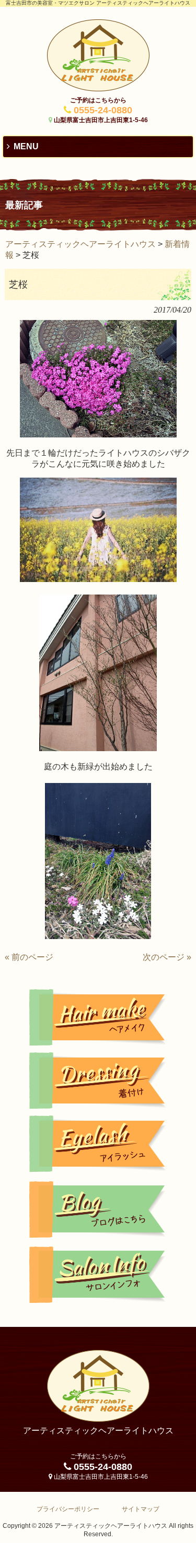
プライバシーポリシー (68, 1509)
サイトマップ (140, 1509)
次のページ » (167, 957)
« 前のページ (29, 957)
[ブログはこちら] (98, 1209)
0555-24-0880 (103, 110)
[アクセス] (98, 1274)
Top (187, 1534)
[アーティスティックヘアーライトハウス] (98, 88)
